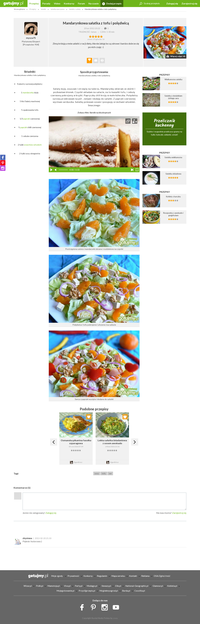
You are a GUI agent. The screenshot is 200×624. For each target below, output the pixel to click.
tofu (104, 473)
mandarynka (28, 92)
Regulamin (102, 576)
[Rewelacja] (101, 36)
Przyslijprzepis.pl (87, 590)
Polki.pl (39, 586)
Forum (81, 3)
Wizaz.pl (28, 586)
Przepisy (34, 3)
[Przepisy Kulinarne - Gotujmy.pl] (13, 3)
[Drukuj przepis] (102, 60)
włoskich (37, 144)
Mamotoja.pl (53, 586)
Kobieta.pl (172, 586)
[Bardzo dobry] (98, 36)
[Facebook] (2, 157)
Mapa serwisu (118, 576)
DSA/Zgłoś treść (162, 576)
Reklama (145, 576)
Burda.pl (126, 590)
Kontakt (133, 576)
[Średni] (93, 36)
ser (110, 473)
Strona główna (19, 9)
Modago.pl (92, 586)
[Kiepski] (90, 36)
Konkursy (69, 3)
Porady (46, 3)
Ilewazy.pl (106, 586)
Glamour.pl (158, 586)
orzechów (28, 144)
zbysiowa (27, 538)
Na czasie (93, 3)
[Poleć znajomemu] (95, 60)
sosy (97, 473)
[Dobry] (95, 36)
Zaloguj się (172, 3)
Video (57, 3)
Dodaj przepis (114, 3)
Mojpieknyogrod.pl (108, 590)
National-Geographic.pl (136, 586)
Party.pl (78, 586)
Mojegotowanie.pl (65, 590)
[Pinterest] (2, 162)
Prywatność (73, 576)
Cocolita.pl (139, 590)
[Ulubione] (88, 416)
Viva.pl (67, 586)
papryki (26, 118)
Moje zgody (57, 576)
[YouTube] (117, 606)
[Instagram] (2, 168)
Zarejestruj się (189, 3)
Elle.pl (118, 586)
